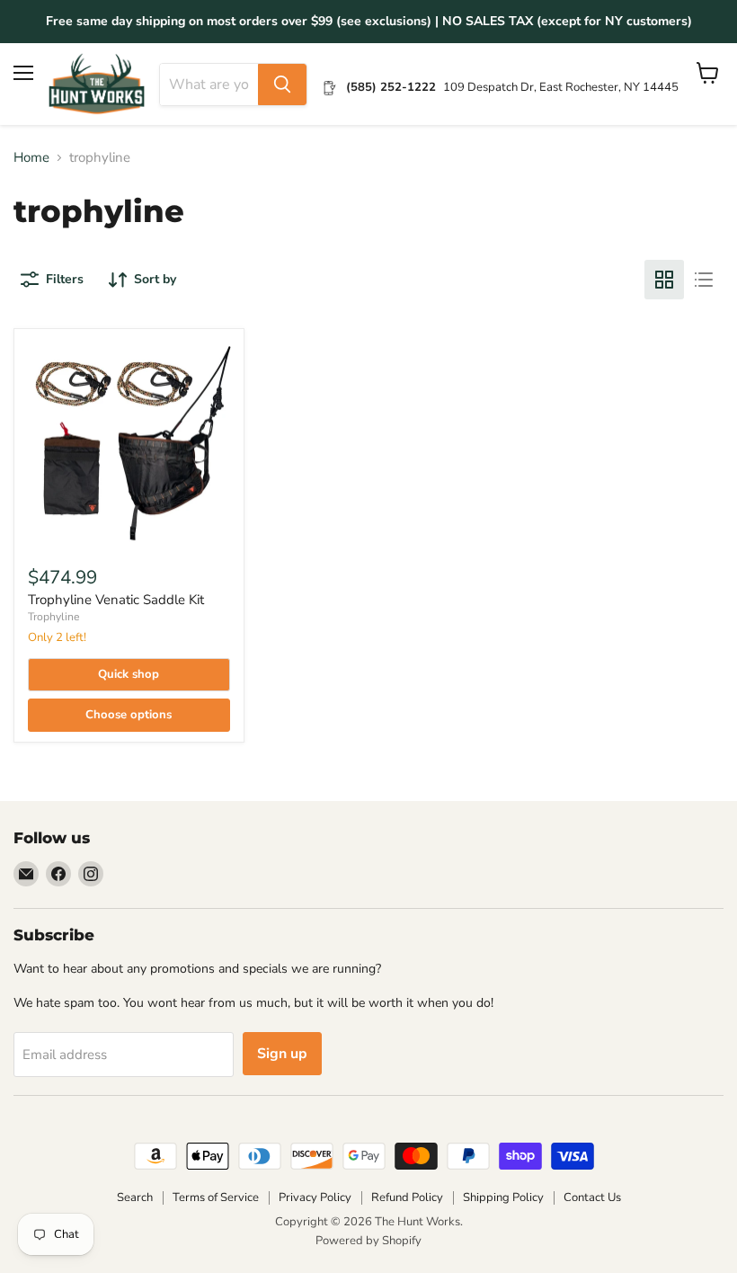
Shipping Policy (503, 1197)
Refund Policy (407, 1197)
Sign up (282, 1054)
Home (31, 157)
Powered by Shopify (368, 1241)
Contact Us (592, 1197)
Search (135, 1197)
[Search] (282, 84)
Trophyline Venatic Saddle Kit (116, 600)
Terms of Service (216, 1197)
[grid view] (664, 279)
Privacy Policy (315, 1197)
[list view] (704, 279)
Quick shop (128, 674)
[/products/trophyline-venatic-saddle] (129, 443)
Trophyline (53, 617)
